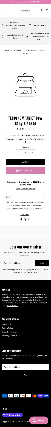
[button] (26, 135)
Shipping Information (11, 335)
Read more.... (12, 305)
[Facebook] (3, 409)
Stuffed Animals (16, 50)
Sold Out (25, 162)
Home (7, 50)
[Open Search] (42, 10)
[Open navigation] (7, 10)
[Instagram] (6, 409)
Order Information (9, 332)
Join (42, 263)
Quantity (25, 147)
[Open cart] (47, 10)
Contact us (25, 215)
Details (8, 197)
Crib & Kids (21, 421)
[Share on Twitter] (25, 220)
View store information (25, 189)
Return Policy (7, 328)
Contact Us (6, 324)
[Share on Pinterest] (29, 220)
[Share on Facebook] (21, 220)
